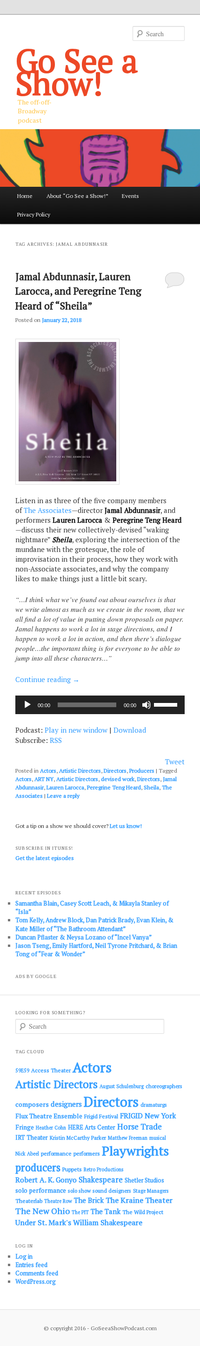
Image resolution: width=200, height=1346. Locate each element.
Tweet (175, 761)
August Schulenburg (122, 1086)
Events (130, 195)
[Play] (27, 704)
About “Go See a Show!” (77, 195)
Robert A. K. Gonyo (46, 1179)
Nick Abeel (27, 1153)
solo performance (40, 1190)
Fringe (24, 1127)
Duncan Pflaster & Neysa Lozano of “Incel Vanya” (83, 937)
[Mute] (146, 704)
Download (129, 730)
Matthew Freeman (127, 1138)
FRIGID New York (148, 1115)
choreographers (164, 1086)
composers (32, 1104)
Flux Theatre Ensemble (48, 1116)
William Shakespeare (107, 1222)
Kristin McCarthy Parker (78, 1137)
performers (86, 1153)
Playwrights (135, 1150)
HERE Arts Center (91, 1127)
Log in (24, 1256)
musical (157, 1138)
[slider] (167, 704)
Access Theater (51, 1070)
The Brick (89, 1200)
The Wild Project (142, 1211)
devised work (117, 778)
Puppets (72, 1169)
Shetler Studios (144, 1180)
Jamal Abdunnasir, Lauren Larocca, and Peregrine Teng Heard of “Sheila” (78, 291)
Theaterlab (28, 1200)
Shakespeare (101, 1180)
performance (56, 1153)
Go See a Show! (76, 72)
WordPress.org (35, 1281)
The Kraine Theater (139, 1200)
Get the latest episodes (44, 857)
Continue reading (47, 679)
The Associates (48, 510)
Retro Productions (103, 1169)
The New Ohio (42, 1211)
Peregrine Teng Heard (114, 787)
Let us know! (126, 825)
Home (25, 195)
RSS (56, 740)
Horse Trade (139, 1126)
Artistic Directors (80, 770)
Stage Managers (150, 1191)
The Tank (105, 1211)
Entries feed (31, 1265)
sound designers (112, 1190)
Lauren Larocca (65, 787)
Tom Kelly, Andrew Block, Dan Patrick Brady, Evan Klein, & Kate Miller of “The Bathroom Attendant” (94, 924)
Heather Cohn (51, 1127)
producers (37, 1167)
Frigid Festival (101, 1116)
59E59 (22, 1070)
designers (66, 1104)
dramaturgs (153, 1104)
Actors (48, 770)
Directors (115, 770)
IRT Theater (31, 1138)
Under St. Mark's (43, 1222)
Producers (141, 770)
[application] (100, 705)
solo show (79, 1190)
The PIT (80, 1212)
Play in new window (76, 730)
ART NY (43, 778)
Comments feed (36, 1273)
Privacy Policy (33, 214)
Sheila (151, 787)
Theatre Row (58, 1201)
